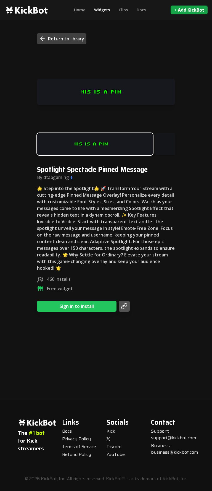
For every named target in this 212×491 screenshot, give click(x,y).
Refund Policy (76, 454)
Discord (114, 446)
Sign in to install (77, 306)
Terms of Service (79, 446)
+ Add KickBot (189, 10)
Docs (141, 9)
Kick (111, 431)
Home (79, 9)
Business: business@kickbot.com (174, 449)
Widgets (102, 9)
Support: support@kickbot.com (173, 434)
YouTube (116, 454)
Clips (123, 9)
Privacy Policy (76, 438)
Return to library (66, 39)
